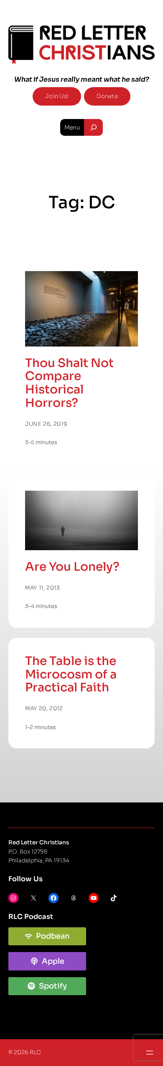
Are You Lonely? (72, 567)
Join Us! (57, 96)
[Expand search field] (93, 127)
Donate (107, 96)
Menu (72, 127)
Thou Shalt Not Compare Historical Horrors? (69, 383)
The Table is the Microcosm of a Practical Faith (71, 674)
